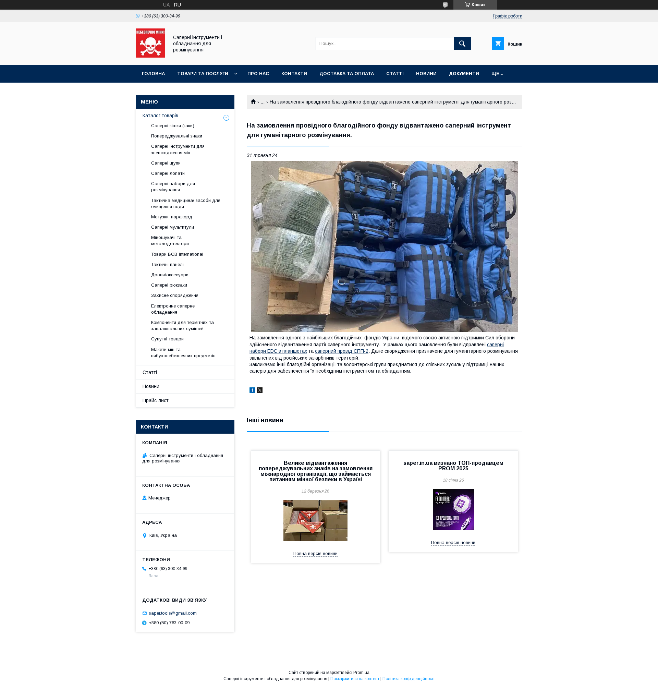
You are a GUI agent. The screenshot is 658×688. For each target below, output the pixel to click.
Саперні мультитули (172, 227)
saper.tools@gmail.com (173, 613)
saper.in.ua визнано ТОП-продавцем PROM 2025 (453, 465)
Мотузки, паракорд (171, 216)
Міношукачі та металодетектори (170, 240)
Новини (426, 73)
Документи (464, 73)
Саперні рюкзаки (169, 285)
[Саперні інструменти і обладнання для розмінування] (150, 56)
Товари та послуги (202, 73)
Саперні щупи (166, 163)
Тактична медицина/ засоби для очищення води (185, 203)
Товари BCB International (177, 254)
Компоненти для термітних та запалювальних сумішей (182, 325)
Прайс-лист (156, 400)
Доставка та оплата (346, 73)
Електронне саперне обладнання (173, 309)
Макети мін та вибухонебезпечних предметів (183, 352)
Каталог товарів (160, 115)
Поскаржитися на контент (354, 678)
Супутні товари (167, 338)
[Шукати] (462, 43)
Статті (395, 73)
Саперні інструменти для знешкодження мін (178, 149)
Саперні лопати (168, 173)
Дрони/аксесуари (169, 274)
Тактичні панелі (167, 264)
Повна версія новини (315, 553)
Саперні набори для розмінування (173, 186)
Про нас (258, 73)
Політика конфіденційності (408, 678)
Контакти (294, 73)
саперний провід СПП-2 (341, 351)
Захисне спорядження (174, 295)
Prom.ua (361, 672)
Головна (153, 73)
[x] (260, 391)
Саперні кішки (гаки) (172, 125)
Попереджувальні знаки (176, 135)
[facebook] (252, 391)
